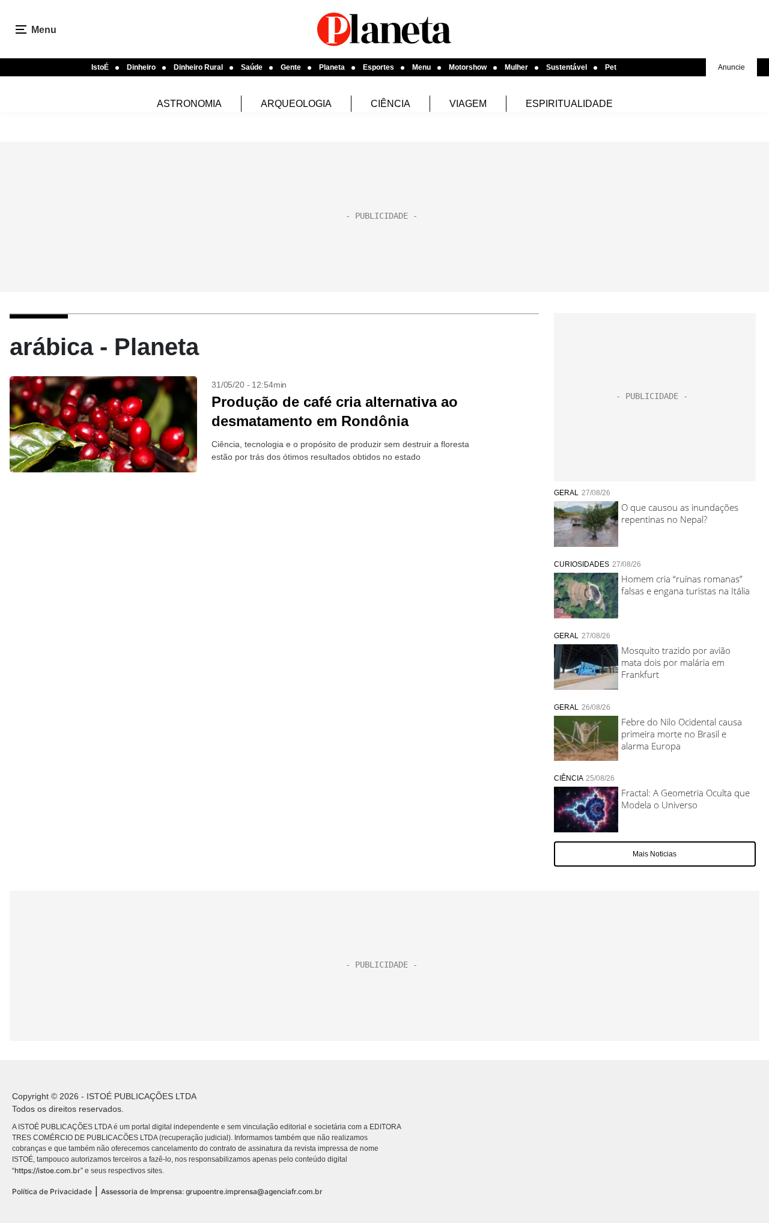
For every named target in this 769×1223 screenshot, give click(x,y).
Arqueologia (296, 104)
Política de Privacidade (52, 1191)
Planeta (332, 67)
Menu (421, 67)
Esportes (378, 67)
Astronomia (189, 104)
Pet (610, 67)
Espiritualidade (569, 104)
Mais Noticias (654, 854)
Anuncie (731, 67)
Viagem (468, 104)
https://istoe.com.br (47, 1170)
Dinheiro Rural (198, 67)
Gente (291, 67)
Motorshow (468, 67)
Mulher (516, 67)
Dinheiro (141, 67)
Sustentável (566, 67)
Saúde (252, 67)
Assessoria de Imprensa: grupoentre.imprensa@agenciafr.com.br (212, 1191)
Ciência (390, 104)
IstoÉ (100, 67)
